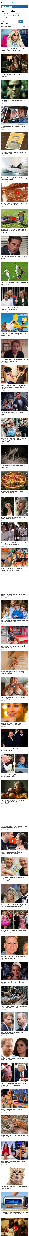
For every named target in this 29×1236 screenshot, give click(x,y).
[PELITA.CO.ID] (14, 2)
